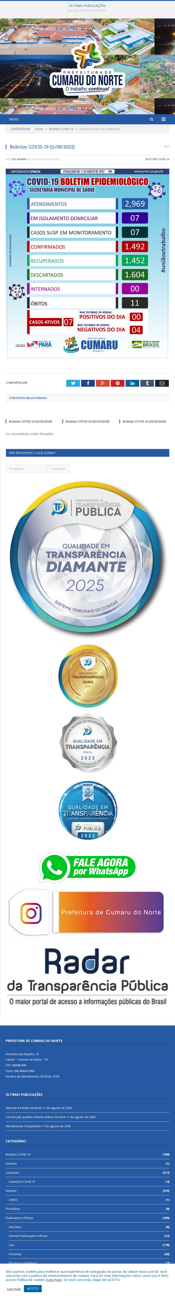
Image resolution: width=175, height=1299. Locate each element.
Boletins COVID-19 (157, 159)
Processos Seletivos (23, 1263)
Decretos (15, 1227)
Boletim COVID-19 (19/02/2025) (144, 421)
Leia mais (54, 1280)
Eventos (11, 1163)
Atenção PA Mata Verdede (24, 1108)
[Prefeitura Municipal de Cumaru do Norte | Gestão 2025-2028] (87, 67)
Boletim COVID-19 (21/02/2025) (30, 421)
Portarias (15, 1254)
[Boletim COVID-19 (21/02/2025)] (31, 413)
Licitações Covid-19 (22, 1181)
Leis (11, 1245)
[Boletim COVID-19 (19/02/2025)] (144, 413)
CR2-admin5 (19, 159)
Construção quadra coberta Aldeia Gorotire (86, 10)
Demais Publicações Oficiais (28, 1236)
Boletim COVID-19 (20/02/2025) (88, 421)
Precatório (13, 1209)
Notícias (11, 1191)
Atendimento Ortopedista (23, 1126)
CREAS (13, 1200)
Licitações (12, 1173)
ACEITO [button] (33, 1288)
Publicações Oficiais (19, 1218)
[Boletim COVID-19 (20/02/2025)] (87, 413)
